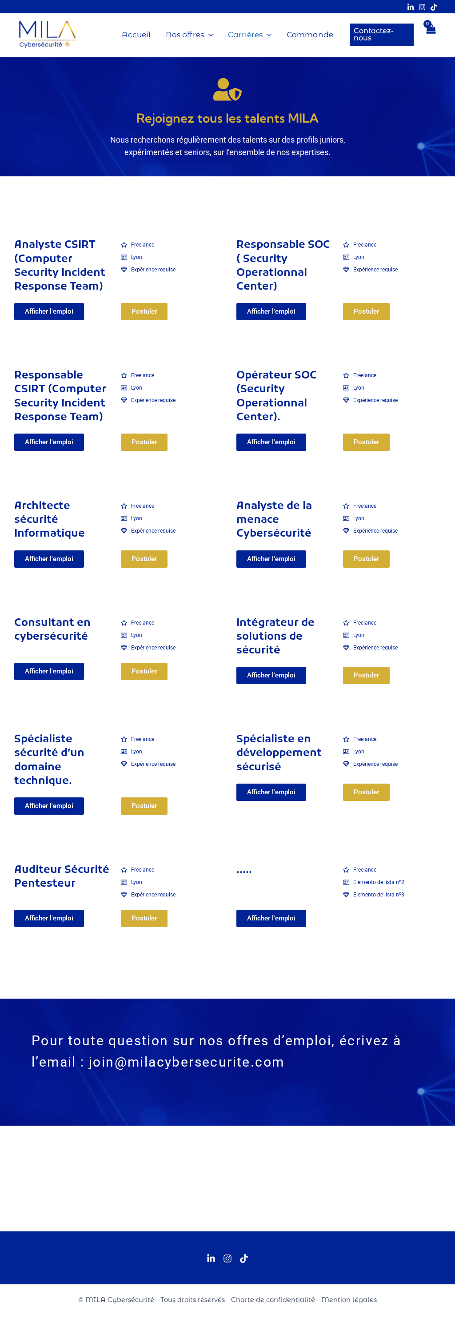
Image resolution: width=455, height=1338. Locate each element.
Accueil (136, 34)
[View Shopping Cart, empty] (431, 34)
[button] (208, 34)
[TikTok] (433, 7)
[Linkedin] (410, 7)
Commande (310, 34)
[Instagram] (422, 7)
